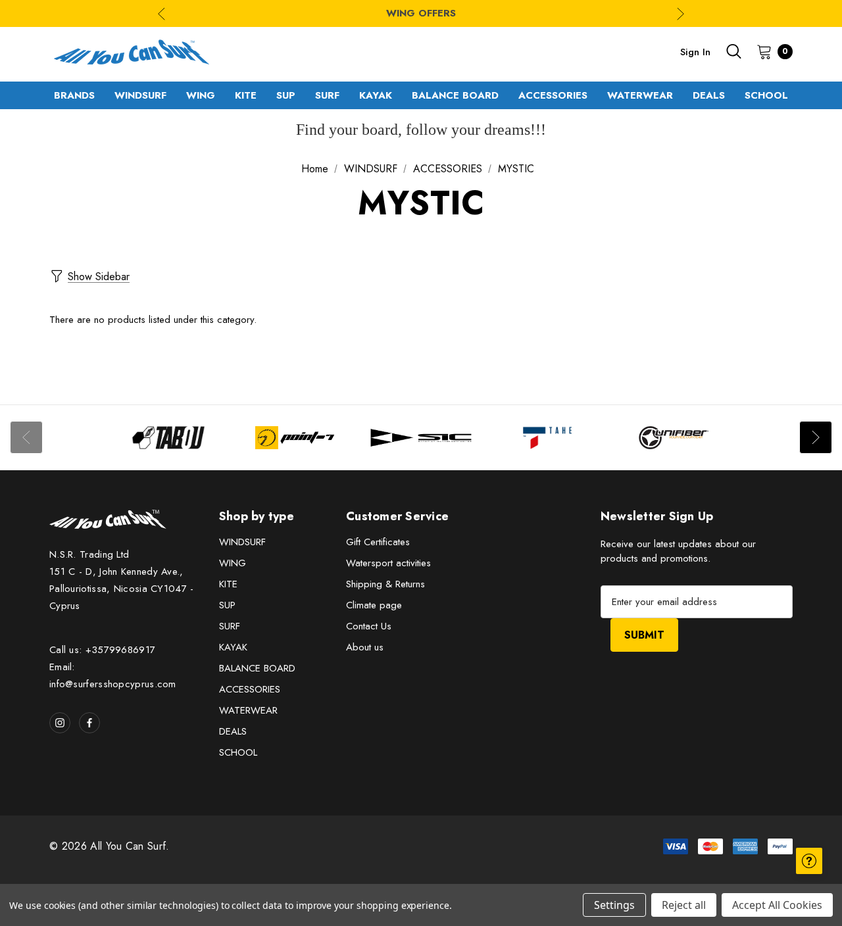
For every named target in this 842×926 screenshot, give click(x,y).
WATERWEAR (248, 710)
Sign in (695, 52)
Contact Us (368, 626)
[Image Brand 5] (673, 438)
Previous (161, 13)
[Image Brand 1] (168, 438)
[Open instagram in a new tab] (59, 722)
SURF (229, 626)
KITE (228, 584)
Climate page (374, 605)
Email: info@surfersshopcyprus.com (112, 675)
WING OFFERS (421, 13)
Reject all (684, 905)
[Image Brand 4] (547, 438)
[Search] (733, 51)
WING (232, 563)
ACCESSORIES (249, 689)
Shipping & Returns (385, 584)
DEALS (233, 731)
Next (680, 13)
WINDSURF (242, 542)
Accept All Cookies (777, 905)
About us (365, 647)
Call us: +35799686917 (102, 650)
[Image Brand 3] (421, 438)
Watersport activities (388, 563)
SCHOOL (238, 752)
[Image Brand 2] (294, 438)
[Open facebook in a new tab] (89, 722)
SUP (227, 605)
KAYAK (233, 647)
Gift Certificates (378, 542)
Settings (614, 905)
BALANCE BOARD (257, 668)
